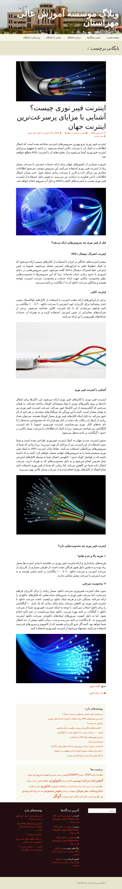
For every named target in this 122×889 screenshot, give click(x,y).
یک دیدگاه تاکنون (96, 693)
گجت (75, 796)
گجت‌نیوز (95, 686)
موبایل (79, 791)
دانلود (39, 132)
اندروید (39, 774)
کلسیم (80, 797)
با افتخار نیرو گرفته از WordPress (91, 883)
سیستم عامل (86, 787)
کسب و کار (88, 796)
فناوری (45, 786)
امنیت (46, 774)
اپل (34, 775)
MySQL (93, 775)
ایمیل (30, 775)
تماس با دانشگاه (53, 37)
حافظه (46, 780)
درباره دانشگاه (74, 37)
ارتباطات (59, 775)
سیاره (93, 786)
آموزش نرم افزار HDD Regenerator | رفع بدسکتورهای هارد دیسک (65, 818)
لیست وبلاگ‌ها (93, 37)
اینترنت (46, 132)
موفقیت (72, 791)
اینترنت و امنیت (79, 132)
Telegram (82, 775)
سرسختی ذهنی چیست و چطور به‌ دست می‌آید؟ (82, 714)
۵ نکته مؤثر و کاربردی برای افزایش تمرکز (85, 755)
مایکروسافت (96, 791)
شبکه (79, 787)
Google (99, 775)
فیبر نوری (32, 132)
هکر (38, 791)
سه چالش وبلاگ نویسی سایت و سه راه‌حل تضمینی (65, 851)
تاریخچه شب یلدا (96, 741)
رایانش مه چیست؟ (95, 723)
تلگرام (69, 781)
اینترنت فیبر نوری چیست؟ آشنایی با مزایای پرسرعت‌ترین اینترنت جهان (61, 117)
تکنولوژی (55, 780)
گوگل (57, 795)
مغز (86, 791)
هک (41, 791)
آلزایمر (66, 774)
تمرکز (64, 781)
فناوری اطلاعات (34, 786)
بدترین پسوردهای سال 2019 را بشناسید (86, 737)
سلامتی (99, 786)
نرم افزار (65, 791)
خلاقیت (39, 781)
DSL (52, 132)
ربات (28, 780)
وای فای (33, 791)
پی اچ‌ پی (98, 796)
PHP (87, 774)
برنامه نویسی (81, 780)
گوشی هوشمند (67, 797)
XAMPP (74, 774)
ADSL (57, 132)
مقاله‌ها (68, 132)
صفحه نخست (113, 37)
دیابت (34, 781)
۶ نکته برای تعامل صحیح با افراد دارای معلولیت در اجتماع (79, 751)
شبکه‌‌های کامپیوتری (58, 786)
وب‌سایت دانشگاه (31, 37)
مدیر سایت (99, 136)
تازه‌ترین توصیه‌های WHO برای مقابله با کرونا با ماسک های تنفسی (75, 718)
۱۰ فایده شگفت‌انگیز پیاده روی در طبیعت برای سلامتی (80, 728)
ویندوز (25, 791)
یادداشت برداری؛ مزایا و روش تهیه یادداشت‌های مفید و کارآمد (77, 746)
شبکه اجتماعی (72, 786)
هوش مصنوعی (52, 791)
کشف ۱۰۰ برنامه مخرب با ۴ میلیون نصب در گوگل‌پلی (80, 732)
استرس (53, 775)
